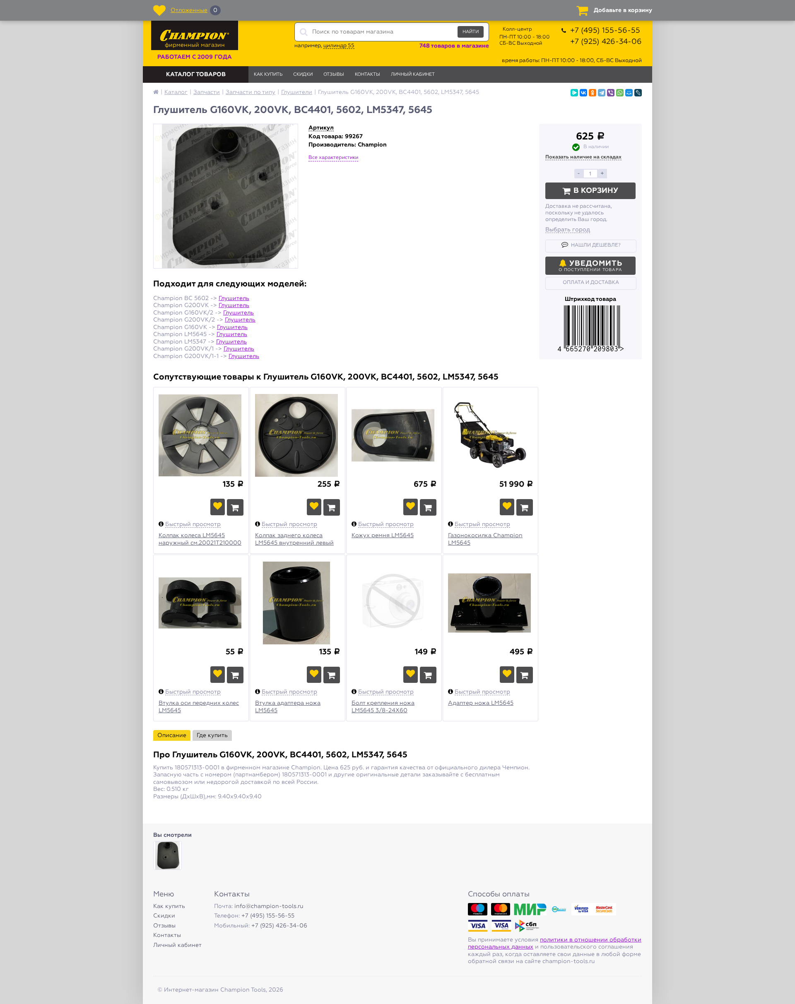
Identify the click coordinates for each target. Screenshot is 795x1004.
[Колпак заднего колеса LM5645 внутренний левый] (297, 436)
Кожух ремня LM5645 (383, 535)
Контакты (367, 74)
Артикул (321, 128)
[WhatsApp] (620, 92)
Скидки (303, 74)
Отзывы (333, 74)
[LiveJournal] (638, 92)
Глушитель (234, 298)
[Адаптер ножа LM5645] (490, 604)
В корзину (595, 191)
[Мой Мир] (629, 92)
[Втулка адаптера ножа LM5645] (297, 604)
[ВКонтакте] (583, 92)
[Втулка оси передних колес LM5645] (201, 604)
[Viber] (610, 92)
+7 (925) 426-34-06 (606, 42)
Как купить (268, 74)
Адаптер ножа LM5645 (480, 703)
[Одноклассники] (592, 92)
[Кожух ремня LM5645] (394, 436)
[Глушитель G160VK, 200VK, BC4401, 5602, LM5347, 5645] (167, 855)
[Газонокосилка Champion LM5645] (490, 436)
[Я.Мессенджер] (574, 92)
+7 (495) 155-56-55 (605, 30)
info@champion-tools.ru (269, 906)
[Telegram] (601, 92)
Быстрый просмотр (193, 524)
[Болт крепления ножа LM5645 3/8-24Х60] (394, 604)
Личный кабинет (413, 74)
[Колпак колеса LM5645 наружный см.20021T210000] (201, 436)
